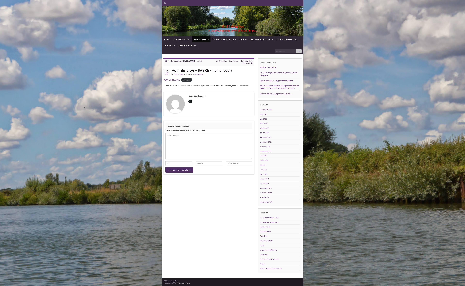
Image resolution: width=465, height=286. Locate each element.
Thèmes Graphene (183, 283)
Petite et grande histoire (223, 39)
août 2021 (263, 156)
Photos (243, 39)
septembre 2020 (266, 202)
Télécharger (186, 80)
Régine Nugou (178, 74)
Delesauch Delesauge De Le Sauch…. (276, 93)
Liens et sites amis (187, 45)
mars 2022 (264, 123)
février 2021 (264, 179)
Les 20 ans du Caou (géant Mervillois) (276, 80)
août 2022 (263, 114)
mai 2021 (263, 165)
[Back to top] (460, 280)
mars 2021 (264, 174)
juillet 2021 (264, 160)
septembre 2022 (266, 110)
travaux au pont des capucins (271, 268)
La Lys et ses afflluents (261, 39)
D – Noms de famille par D (269, 222)
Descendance (265, 227)
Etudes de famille (182, 39)
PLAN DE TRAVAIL (171, 80)
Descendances (201, 39)
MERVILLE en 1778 (268, 67)
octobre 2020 (265, 197)
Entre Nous (168, 45)
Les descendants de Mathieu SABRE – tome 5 (185, 61)
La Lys (262, 245)
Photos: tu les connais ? (287, 39)
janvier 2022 (264, 133)
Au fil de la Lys (232, 26)
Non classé (264, 254)
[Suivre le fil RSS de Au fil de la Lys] (164, 2)
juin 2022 (263, 119)
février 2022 (264, 128)
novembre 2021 (266, 142)
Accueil (166, 39)
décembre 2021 (266, 137)
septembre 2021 (266, 151)
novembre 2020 (266, 193)
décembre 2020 (266, 188)
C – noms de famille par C (269, 218)
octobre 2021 (265, 146)
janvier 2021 (264, 183)
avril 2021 (263, 170)
